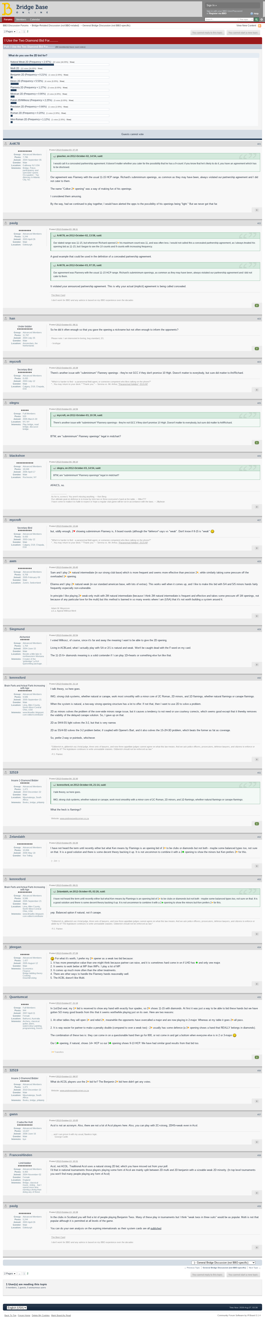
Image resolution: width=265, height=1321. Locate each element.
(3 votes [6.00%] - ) (58, 88)
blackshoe (17, 455)
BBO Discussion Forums (16, 25)
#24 (259, 362)
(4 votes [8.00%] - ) (54, 81)
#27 (259, 520)
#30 (259, 678)
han (12, 318)
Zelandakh (17, 836)
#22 (259, 223)
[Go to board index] (26, 8)
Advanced (261, 19)
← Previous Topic (192, 1268)
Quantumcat (19, 997)
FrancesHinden (21, 1155)
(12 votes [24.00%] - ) (31, 68)
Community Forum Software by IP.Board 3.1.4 (239, 1315)
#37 (259, 1114)
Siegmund (17, 629)
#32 (259, 837)
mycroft (15, 361)
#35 (259, 997)
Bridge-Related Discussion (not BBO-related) (55, 25)
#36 (259, 1070)
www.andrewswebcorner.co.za (74, 818)
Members (21, 19)
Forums (8, 19)
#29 (259, 629)
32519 (14, 772)
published (156, 1228)
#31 (259, 773)
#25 (259, 403)
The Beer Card (58, 295)
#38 (259, 1155)
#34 (259, 947)
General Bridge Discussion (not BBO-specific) (106, 25)
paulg (14, 223)
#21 (259, 144)
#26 (259, 456)
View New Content (246, 25)
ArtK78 (15, 143)
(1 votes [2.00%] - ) (58, 75)
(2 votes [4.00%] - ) (57, 94)
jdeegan (15, 947)
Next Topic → (255, 1268)
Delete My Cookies (41, 1315)
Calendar (35, 19)
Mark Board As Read (61, 1315)
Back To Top (10, 1315)
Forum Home (24, 1315)
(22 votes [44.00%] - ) (63, 62)
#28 (259, 561)
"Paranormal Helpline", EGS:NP (133, 384)
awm (13, 561)
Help (256, 13)
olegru (14, 402)
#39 (259, 1206)
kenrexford (18, 677)
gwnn (14, 1114)
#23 (259, 319)
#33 (259, 879)
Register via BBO (218, 13)
